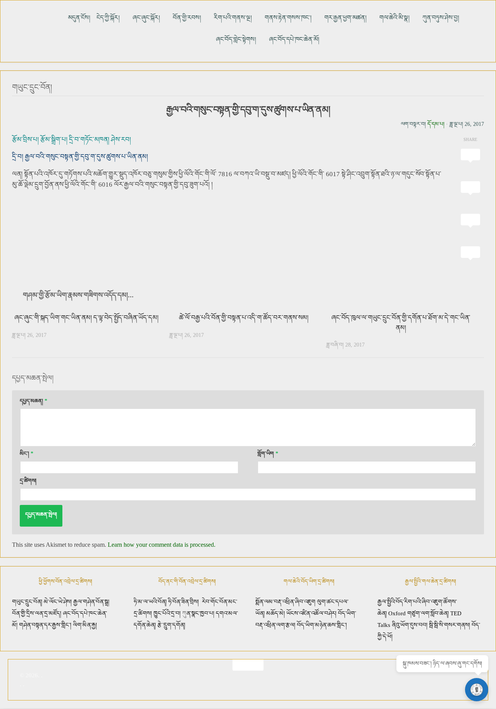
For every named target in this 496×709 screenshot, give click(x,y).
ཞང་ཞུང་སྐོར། (146, 17)
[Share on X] (470, 163)
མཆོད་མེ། (275, 613)
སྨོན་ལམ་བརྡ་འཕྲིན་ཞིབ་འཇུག (285, 602)
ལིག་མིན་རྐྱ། (85, 625)
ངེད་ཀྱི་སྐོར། (108, 17)
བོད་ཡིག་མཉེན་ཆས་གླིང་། (322, 625)
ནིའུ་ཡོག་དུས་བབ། (409, 625)
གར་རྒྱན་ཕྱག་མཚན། (345, 17)
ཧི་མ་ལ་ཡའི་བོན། (151, 602)
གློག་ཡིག (267, 454)
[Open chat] (476, 689)
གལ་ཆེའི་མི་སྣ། (394, 17)
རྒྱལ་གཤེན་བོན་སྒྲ (90, 602)
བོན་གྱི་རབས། (187, 17)
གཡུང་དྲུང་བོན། (32, 87)
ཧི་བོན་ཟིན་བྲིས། (183, 602)
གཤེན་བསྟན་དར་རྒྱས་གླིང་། (45, 625)
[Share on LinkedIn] (470, 260)
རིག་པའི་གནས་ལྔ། (233, 17)
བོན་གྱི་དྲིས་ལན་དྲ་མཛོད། (37, 613)
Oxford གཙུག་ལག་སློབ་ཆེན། (419, 613)
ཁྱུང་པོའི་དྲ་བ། (167, 613)
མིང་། (26, 454)
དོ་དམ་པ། (435, 124)
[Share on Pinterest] (470, 228)
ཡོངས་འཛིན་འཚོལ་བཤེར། (312, 613)
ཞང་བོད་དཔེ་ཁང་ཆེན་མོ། (294, 39)
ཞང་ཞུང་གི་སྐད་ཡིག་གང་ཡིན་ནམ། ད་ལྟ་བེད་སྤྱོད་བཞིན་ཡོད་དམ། (86, 317)
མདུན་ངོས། (79, 17)
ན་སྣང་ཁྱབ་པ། (200, 613)
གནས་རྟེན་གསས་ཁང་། (288, 17)
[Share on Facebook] (470, 195)
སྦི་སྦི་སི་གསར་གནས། (449, 625)
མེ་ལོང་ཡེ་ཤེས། (58, 602)
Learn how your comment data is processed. (161, 544)
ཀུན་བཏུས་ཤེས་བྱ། (440, 17)
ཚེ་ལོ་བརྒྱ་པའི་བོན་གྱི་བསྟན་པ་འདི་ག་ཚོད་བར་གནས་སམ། (243, 317)
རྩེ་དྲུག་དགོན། (172, 625)
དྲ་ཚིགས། (28, 481)
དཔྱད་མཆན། (33, 401)
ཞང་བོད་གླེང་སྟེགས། (236, 39)
